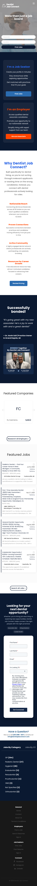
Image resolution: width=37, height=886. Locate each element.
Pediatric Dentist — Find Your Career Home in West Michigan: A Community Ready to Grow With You (13, 467)
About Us (18, 818)
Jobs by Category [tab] (12, 747)
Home (18, 811)
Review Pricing (18, 283)
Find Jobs (18, 47)
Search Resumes (18, 834)
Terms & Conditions (18, 821)
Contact (18, 814)
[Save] (34, 465)
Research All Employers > (18, 439)
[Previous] (3, 410)
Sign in (18, 837)
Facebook (20, 861)
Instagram (20, 865)
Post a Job (18, 830)
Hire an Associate (18, 136)
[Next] (33, 410)
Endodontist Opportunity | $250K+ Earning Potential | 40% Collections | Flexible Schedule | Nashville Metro (12, 555)
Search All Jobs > (18, 588)
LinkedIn (20, 869)
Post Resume (18, 849)
